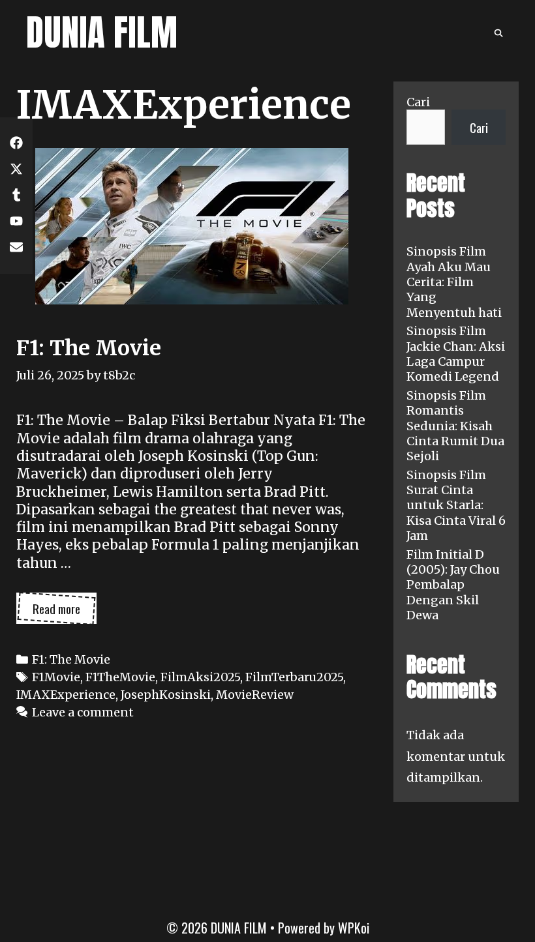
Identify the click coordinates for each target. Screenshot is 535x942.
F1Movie (56, 677)
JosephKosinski (166, 694)
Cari (418, 102)
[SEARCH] (499, 32)
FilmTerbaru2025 (294, 677)
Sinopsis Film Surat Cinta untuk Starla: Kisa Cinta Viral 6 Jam (456, 505)
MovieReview (255, 694)
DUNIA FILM (101, 32)
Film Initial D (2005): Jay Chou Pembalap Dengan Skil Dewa (453, 585)
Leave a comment (83, 712)
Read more (65, 611)
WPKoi (353, 927)
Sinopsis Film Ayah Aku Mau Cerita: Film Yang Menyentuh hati (454, 282)
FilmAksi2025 (200, 677)
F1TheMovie (120, 677)
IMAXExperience (65, 694)
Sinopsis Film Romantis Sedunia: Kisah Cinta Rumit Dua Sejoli (455, 426)
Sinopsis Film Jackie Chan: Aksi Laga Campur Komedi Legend (455, 353)
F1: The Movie (88, 348)
